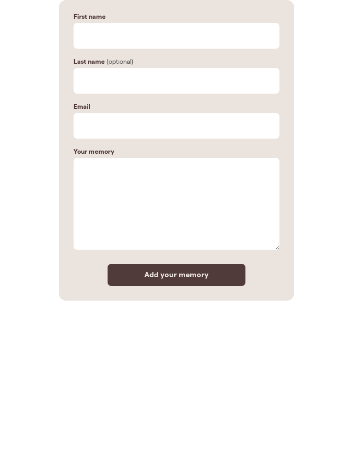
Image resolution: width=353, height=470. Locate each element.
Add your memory (176, 275)
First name (90, 16)
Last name (89, 61)
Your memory (94, 151)
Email (82, 106)
